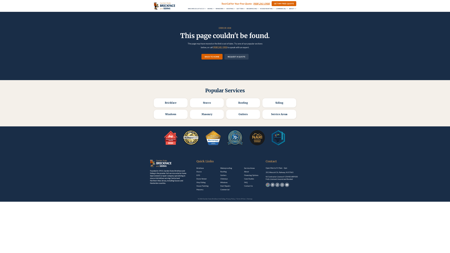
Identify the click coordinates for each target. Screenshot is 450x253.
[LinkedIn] (272, 185)
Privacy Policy (230, 199)
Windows (219, 8)
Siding (210, 8)
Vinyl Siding (201, 182)
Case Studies (249, 179)
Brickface (200, 168)
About (291, 8)
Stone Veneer (201, 179)
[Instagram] (282, 185)
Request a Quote (236, 57)
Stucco (199, 172)
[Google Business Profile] (268, 185)
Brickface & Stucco (196, 8)
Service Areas (249, 168)
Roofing (230, 8)
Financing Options (251, 175)
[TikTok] (277, 185)
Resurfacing (252, 8)
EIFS (198, 175)
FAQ (246, 182)
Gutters (240, 8)
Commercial (281, 8)
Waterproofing (226, 168)
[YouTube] (287, 185)
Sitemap (249, 199)
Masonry (199, 189)
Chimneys (224, 179)
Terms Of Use (240, 199)
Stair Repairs (225, 186)
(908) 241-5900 (220, 47)
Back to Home (212, 57)
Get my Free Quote (284, 3)
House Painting (266, 8)
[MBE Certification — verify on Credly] (278, 137)
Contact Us (248, 186)
